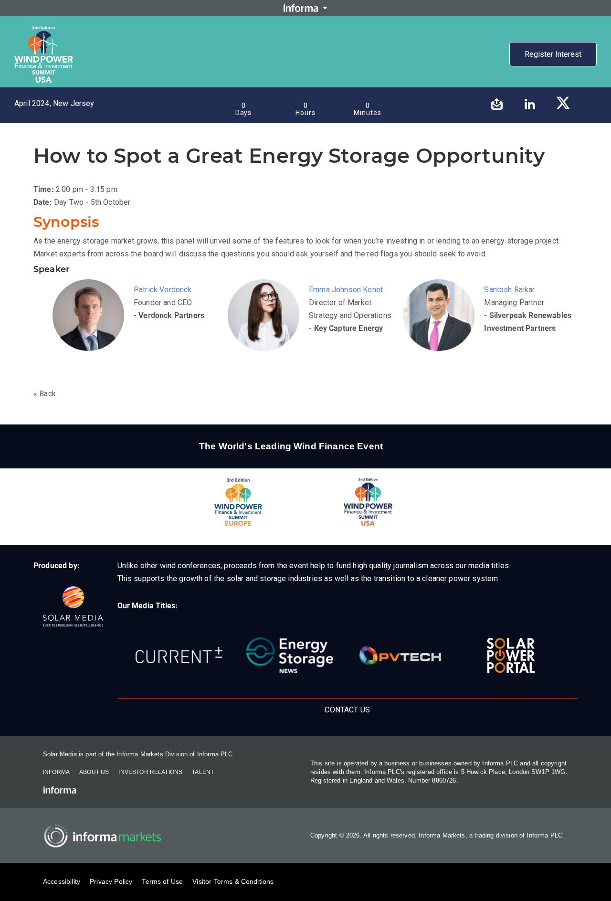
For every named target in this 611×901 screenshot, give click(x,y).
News (266, 65)
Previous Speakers (197, 43)
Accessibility (61, 881)
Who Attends (255, 43)
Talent (203, 772)
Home (87, 43)
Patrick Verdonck (163, 289)
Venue (451, 43)
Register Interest (553, 54)
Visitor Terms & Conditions (233, 881)
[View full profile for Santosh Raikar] (441, 327)
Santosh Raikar (509, 289)
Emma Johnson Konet (346, 289)
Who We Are (413, 43)
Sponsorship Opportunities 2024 (334, 43)
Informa (56, 772)
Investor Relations (150, 772)
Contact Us (487, 43)
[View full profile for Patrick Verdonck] (91, 327)
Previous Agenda (132, 43)
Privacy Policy (111, 881)
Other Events (304, 65)
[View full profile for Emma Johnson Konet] (266, 327)
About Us (94, 772)
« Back (44, 393)
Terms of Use (162, 881)
